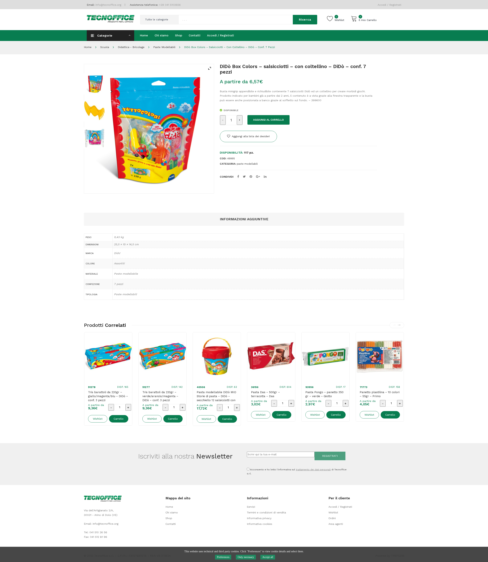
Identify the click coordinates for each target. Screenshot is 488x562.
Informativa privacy (259, 518)
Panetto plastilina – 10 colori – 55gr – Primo (380, 394)
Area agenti (335, 523)
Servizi (251, 506)
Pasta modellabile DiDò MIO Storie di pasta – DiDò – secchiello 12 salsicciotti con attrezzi (216, 398)
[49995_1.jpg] (94, 110)
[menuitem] (144, 35)
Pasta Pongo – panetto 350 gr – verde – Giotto (324, 394)
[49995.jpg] (94, 83)
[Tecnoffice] (110, 18)
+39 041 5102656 (170, 4)
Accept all (267, 557)
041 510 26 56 (98, 532)
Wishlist (333, 512)
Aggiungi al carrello (268, 119)
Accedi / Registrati (389, 4)
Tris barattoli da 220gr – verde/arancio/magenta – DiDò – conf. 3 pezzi (160, 396)
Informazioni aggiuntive (244, 219)
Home (88, 47)
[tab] (244, 219)
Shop (168, 518)
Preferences (223, 557)
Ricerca (305, 19)
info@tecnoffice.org (105, 523)
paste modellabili (164, 47)
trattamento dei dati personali (313, 469)
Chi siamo (171, 512)
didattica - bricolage (131, 47)
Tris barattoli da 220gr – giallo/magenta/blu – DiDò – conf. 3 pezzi (108, 396)
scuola (104, 47)
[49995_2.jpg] (94, 137)
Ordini (332, 518)
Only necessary (246, 557)
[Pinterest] (251, 176)
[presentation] (395, 325)
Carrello (119, 418)
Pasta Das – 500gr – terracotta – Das (265, 394)
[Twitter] (244, 176)
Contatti (170, 523)
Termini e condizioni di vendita (266, 512)
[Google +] (258, 176)
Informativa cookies (259, 523)
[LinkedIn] (265, 176)
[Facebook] (238, 176)
